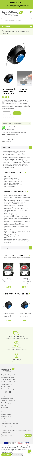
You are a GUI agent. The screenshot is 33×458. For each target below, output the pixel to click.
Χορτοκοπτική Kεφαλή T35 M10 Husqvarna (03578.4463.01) (8, 315)
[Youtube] (10, 392)
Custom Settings (17, 454)
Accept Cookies (6, 454)
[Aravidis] (14, 13)
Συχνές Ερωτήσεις (6, 403)
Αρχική (2, 30)
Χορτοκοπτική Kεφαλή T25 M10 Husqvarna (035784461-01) (25, 315)
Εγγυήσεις (4, 421)
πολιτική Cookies (7, 452)
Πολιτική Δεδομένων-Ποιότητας (9, 423)
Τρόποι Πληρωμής (6, 414)
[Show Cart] (31, 13)
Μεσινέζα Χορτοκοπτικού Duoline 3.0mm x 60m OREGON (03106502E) (25, 280)
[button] (2, 20)
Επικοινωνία (4, 407)
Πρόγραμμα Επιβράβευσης (8, 400)
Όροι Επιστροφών (6, 419)
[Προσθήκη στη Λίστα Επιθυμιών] (4, 118)
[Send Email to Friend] (12, 118)
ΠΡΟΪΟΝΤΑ (8, 26)
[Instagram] (6, 392)
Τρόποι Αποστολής (6, 416)
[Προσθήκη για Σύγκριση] (8, 118)
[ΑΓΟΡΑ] (12, 273)
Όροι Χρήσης (4, 412)
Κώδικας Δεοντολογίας (7, 426)
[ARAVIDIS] (8, 370)
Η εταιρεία (3, 396)
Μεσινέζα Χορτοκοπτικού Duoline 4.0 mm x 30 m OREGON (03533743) (8, 280)
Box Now (3, 405)
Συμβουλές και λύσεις (7, 398)
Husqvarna (8, 141)
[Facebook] (2, 392)
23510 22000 (10, 377)
